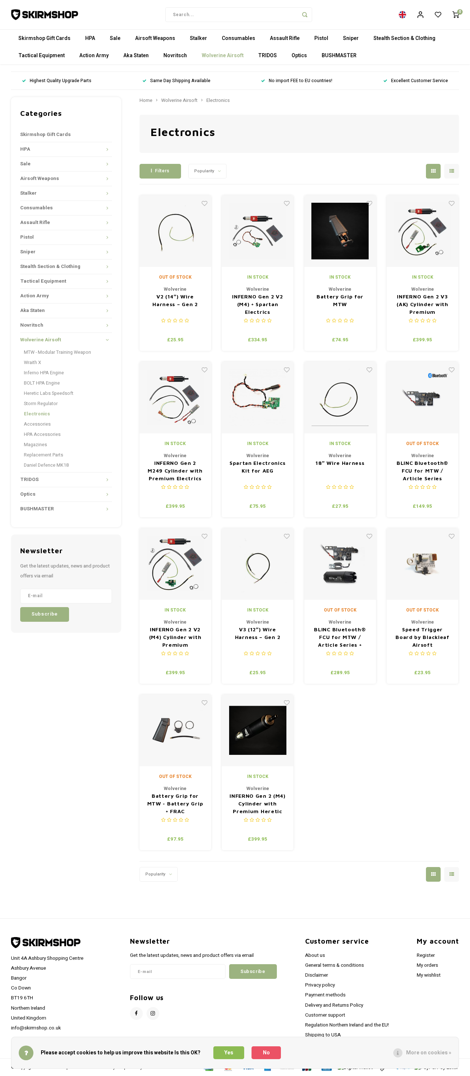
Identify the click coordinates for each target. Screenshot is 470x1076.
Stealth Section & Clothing (404, 38)
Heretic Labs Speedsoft (48, 393)
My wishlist (429, 975)
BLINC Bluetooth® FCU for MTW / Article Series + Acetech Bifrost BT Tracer (340, 637)
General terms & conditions (334, 965)
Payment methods (325, 995)
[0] (455, 14)
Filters (162, 171)
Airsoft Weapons (155, 38)
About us (315, 955)
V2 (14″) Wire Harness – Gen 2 (175, 300)
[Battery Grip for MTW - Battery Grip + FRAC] (175, 730)
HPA (90, 38)
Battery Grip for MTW (340, 300)
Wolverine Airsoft (222, 55)
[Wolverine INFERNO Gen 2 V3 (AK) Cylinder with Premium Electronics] (422, 231)
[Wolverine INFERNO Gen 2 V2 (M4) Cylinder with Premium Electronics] (175, 564)
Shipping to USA (323, 1035)
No (266, 1053)
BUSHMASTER (339, 55)
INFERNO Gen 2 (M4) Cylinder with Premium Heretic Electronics (257, 804)
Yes (228, 1053)
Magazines (35, 444)
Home (146, 100)
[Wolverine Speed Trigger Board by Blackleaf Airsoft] (422, 564)
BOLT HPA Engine (42, 383)
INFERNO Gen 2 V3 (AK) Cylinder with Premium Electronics (422, 304)
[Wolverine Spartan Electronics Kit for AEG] (257, 397)
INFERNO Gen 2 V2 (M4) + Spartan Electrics (257, 304)
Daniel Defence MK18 (46, 465)
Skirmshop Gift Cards (44, 38)
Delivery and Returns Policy (334, 1005)
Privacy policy (320, 985)
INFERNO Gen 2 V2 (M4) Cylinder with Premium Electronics (175, 637)
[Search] (304, 14)
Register (426, 955)
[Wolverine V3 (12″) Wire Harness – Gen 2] (257, 564)
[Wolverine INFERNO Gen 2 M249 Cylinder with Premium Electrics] (175, 397)
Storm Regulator (41, 403)
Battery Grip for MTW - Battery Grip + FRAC (175, 803)
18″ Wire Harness (339, 463)
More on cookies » (428, 1053)
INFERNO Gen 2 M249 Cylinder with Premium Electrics (175, 470)
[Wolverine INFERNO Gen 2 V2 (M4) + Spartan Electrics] (257, 231)
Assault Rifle (285, 38)
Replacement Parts (43, 455)
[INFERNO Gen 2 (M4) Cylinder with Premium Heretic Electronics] (257, 730)
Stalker (198, 38)
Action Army (94, 55)
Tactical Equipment (41, 55)
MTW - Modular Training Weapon (57, 352)
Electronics (37, 414)
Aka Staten (136, 55)
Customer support (325, 1015)
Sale (115, 38)
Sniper (351, 38)
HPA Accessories (42, 434)
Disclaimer (316, 975)
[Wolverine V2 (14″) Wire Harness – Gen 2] (175, 231)
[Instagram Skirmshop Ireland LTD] (153, 1013)
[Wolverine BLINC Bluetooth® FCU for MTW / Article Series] (422, 397)
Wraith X (32, 362)
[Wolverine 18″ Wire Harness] (340, 397)
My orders (427, 965)
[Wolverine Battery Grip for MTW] (340, 231)
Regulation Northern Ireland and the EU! (347, 1025)
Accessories (37, 424)
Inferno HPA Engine (44, 373)
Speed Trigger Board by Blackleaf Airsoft (422, 637)
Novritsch (175, 55)
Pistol (321, 38)
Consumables (238, 38)
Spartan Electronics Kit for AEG (257, 467)
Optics (299, 55)
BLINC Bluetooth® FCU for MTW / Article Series (422, 470)
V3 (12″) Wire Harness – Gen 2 (258, 633)
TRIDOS (267, 55)
